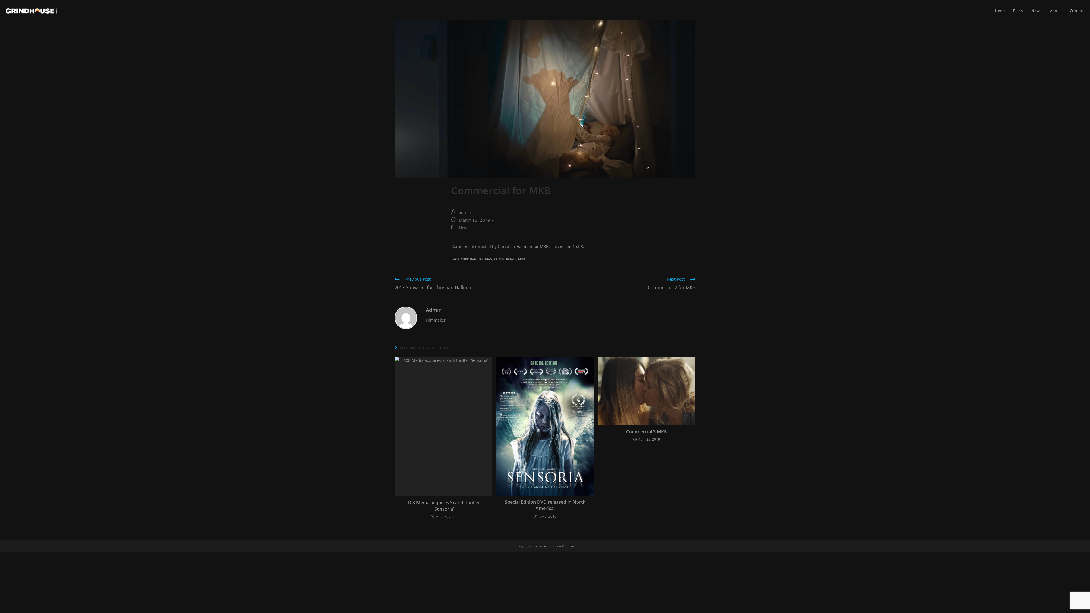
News (464, 227)
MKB (521, 259)
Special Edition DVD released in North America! (545, 505)
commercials (505, 259)
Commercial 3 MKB (646, 432)
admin (465, 212)
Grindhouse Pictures (558, 546)
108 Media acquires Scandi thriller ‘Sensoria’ (443, 505)
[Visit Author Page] (406, 317)
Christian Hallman (476, 259)
